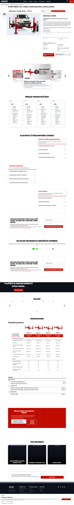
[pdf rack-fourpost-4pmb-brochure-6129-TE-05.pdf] (65, 383)
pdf (63, 381)
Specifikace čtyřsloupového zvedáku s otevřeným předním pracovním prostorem (24, 387)
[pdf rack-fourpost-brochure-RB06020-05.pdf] (65, 381)
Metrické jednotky (15, 335)
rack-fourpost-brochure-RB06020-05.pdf (18, 381)
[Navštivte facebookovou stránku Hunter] (58, 487)
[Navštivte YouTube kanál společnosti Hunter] (62, 487)
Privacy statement (4, 503)
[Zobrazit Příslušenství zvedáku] (65, 394)
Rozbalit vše (13, 336)
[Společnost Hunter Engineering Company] (4, 1)
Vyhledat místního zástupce (32, 422)
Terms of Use (10, 503)
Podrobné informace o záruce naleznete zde (18, 421)
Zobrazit (62, 387)
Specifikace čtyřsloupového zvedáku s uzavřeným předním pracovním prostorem (24, 389)
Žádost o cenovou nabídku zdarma (48, 55)
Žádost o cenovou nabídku (29, 336)
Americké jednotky (15, 333)
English (2, 495)
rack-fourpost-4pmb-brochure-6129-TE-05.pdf (19, 383)
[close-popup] (72, 495)
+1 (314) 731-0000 (12, 491)
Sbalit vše (18, 336)
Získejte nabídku (18, 290)
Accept (66, 499)
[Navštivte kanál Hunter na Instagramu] (60, 487)
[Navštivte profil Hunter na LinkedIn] (64, 487)
